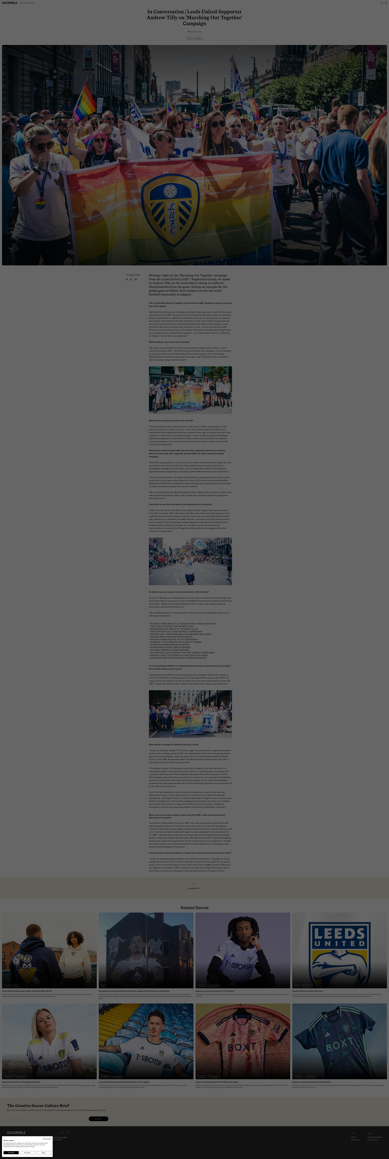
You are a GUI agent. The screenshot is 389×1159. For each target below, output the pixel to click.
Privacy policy (47, 1139)
